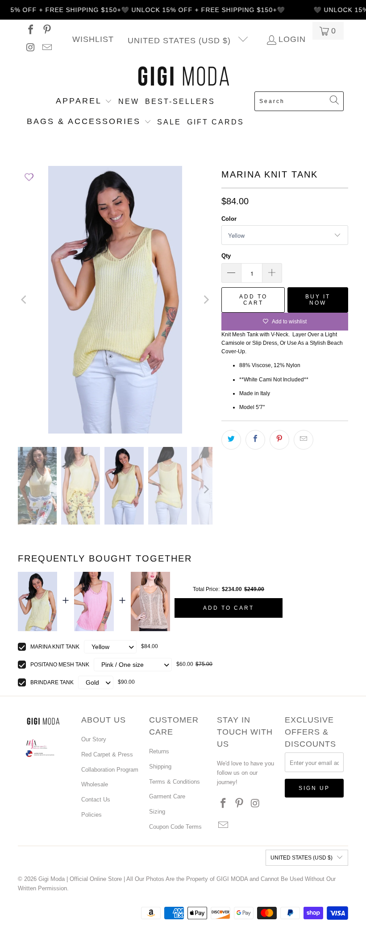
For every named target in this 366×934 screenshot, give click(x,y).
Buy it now (317, 299)
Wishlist (93, 39)
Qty (226, 255)
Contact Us (95, 799)
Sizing (157, 811)
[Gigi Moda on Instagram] (30, 48)
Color (229, 218)
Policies (91, 814)
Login (292, 39)
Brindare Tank (52, 682)
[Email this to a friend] (303, 440)
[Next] (206, 300)
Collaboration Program (109, 769)
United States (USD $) (180, 40)
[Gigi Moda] (183, 76)
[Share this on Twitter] (231, 440)
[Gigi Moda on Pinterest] (46, 30)
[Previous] (24, 300)
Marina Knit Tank (54, 647)
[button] (84, 101)
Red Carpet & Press (107, 754)
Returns (159, 751)
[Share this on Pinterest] (279, 440)
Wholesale (94, 784)
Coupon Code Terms (175, 826)
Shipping (160, 766)
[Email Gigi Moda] (46, 48)
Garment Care (167, 796)
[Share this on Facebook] (255, 440)
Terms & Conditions (174, 781)
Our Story (93, 739)
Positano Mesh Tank (59, 664)
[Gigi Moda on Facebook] (30, 30)
